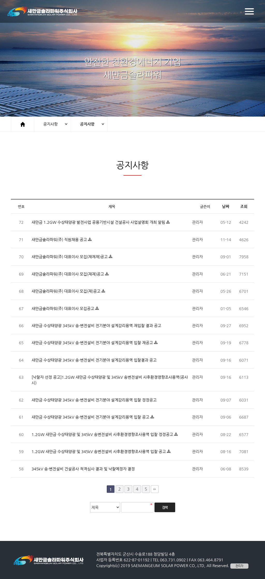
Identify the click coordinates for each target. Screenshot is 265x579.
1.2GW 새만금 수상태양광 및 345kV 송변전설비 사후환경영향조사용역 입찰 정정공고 (103, 434)
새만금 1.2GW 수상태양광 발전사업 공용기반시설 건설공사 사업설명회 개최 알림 (99, 222)
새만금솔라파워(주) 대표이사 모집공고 (63, 308)
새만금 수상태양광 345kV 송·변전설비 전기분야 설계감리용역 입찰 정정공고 (94, 400)
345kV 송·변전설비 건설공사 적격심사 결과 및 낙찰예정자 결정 (83, 469)
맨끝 (155, 489)
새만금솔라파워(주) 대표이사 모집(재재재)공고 (70, 256)
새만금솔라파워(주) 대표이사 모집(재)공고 (66, 291)
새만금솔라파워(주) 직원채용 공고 (60, 239)
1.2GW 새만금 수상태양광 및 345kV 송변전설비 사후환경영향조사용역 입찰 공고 (99, 451)
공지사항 (50, 124)
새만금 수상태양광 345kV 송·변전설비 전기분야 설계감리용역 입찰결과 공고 (94, 360)
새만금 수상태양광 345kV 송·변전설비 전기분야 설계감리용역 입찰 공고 (91, 417)
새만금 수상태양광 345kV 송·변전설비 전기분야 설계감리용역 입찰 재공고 (93, 342)
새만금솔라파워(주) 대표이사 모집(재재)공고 (68, 274)
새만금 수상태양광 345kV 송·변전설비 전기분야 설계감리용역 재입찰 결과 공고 (96, 325)
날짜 (225, 206)
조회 (243, 206)
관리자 (239, 566)
